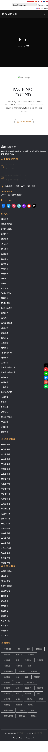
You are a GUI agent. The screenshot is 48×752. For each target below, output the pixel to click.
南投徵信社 (5, 514)
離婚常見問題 (8, 716)
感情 (17, 694)
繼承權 (30, 705)
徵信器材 (37, 677)
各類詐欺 (4, 362)
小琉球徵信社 (6, 548)
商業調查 (4, 348)
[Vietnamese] (36, 1)
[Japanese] (41, 1)
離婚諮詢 (4, 219)
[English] (33, 1)
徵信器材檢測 (6, 417)
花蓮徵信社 (5, 449)
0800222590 (10, 164)
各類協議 (4, 382)
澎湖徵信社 (5, 533)
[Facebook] (3, 205)
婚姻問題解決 (6, 229)
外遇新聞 (40, 660)
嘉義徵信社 (5, 523)
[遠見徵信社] (10, 13)
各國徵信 (4, 254)
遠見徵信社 (20, 733)
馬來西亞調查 (6, 586)
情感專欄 (40, 688)
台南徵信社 (5, 543)
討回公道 (4, 298)
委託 (29, 666)
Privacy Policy (18, 738)
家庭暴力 (4, 278)
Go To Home (25, 121)
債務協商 (4, 338)
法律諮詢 (4, 328)
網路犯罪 (4, 333)
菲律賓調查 (5, 591)
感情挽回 (4, 318)
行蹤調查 (4, 264)
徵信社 (18, 682)
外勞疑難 (4, 407)
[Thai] (44, 1)
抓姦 (38, 694)
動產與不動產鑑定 (8, 372)
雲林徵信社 (5, 464)
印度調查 (4, 635)
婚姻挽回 (4, 234)
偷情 (28, 649)
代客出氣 (4, 288)
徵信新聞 (7, 682)
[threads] (34, 205)
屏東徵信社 (5, 454)
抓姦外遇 (7, 699)
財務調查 (4, 357)
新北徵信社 (5, 484)
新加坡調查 (5, 581)
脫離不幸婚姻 (6, 224)
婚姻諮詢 (34, 671)
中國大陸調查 (6, 571)
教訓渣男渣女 (6, 293)
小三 (17, 677)
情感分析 (28, 688)
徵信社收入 (30, 682)
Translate (44, 8)
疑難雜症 (4, 412)
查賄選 (3, 283)
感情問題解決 (6, 323)
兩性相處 (7, 655)
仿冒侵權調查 (6, 392)
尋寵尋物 (4, 239)
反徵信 (3, 402)
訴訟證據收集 (6, 353)
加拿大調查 (5, 621)
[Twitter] (8, 205)
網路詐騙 (19, 705)
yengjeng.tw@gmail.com (15, 175)
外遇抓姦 (4, 268)
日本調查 (4, 596)
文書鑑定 (4, 387)
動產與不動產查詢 (8, 367)
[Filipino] (46, 1)
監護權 (41, 699)
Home (19, 45)
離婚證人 (34, 716)
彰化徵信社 (5, 509)
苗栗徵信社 (5, 504)
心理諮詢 (4, 397)
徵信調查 (7, 688)
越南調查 (4, 601)
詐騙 (32, 710)
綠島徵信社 (5, 553)
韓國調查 (4, 611)
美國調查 (4, 616)
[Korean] (38, 1)
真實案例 (7, 705)
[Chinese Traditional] (28, 1)
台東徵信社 (5, 528)
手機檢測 (4, 422)
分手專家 (4, 432)
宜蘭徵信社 (5, 469)
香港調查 (4, 576)
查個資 (18, 699)
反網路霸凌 (5, 303)
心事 (17, 688)
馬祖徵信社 (5, 558)
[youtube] (29, 205)
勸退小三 (4, 259)
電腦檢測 (4, 427)
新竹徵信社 (5, 499)
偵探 (19, 649)
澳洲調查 (4, 630)
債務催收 (4, 313)
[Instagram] (14, 205)
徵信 (26, 677)
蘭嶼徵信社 (5, 563)
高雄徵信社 (5, 494)
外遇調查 (4, 273)
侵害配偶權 (7, 649)
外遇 (17, 660)
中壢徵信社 (5, 489)
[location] (24, 205)
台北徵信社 (5, 474)
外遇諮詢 (19, 666)
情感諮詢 (7, 694)
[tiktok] (19, 205)
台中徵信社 (5, 459)
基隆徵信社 (5, 479)
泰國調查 (4, 606)
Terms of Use (30, 738)
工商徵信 (4, 343)
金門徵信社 (5, 538)
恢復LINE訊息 (6, 308)
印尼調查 (4, 626)
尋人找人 (4, 244)
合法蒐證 (7, 660)
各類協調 (4, 377)
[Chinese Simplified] (30, 1)
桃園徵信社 (5, 444)
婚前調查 (4, 249)
